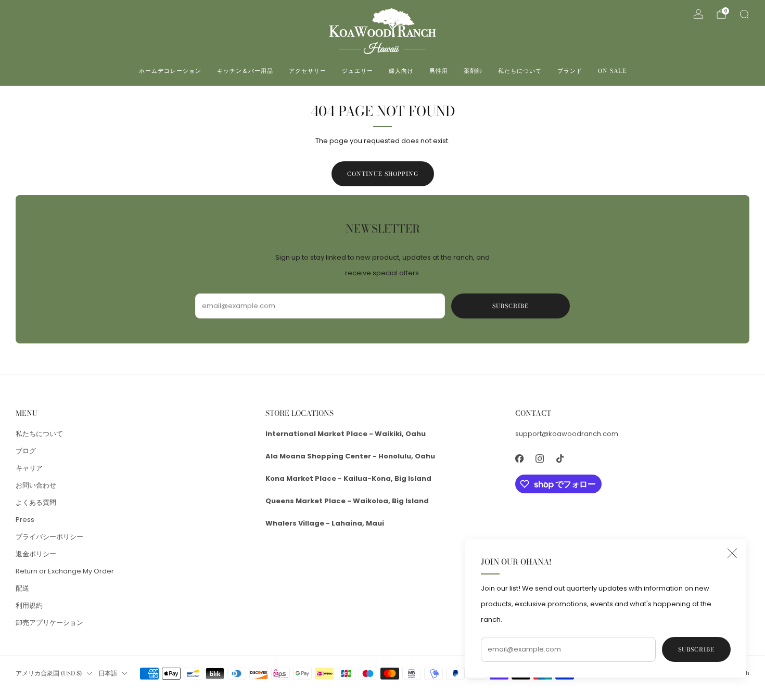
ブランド (569, 71)
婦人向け (401, 71)
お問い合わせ (36, 485)
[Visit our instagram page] (539, 458)
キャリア (29, 468)
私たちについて (520, 71)
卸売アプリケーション (49, 623)
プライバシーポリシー (49, 537)
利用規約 (29, 605)
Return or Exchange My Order (65, 571)
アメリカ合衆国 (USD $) (49, 673)
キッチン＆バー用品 (245, 71)
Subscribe (696, 649)
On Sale (612, 71)
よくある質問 (36, 502)
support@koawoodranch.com (566, 434)
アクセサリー (307, 71)
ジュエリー (357, 71)
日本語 (107, 673)
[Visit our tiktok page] (560, 458)
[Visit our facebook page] (519, 458)
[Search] (744, 14)
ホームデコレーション (170, 71)
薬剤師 (473, 71)
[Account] (698, 14)
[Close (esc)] (732, 553)
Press (25, 520)
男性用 (438, 71)
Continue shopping (382, 174)
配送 (22, 588)
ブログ (26, 451)
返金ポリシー (36, 554)
